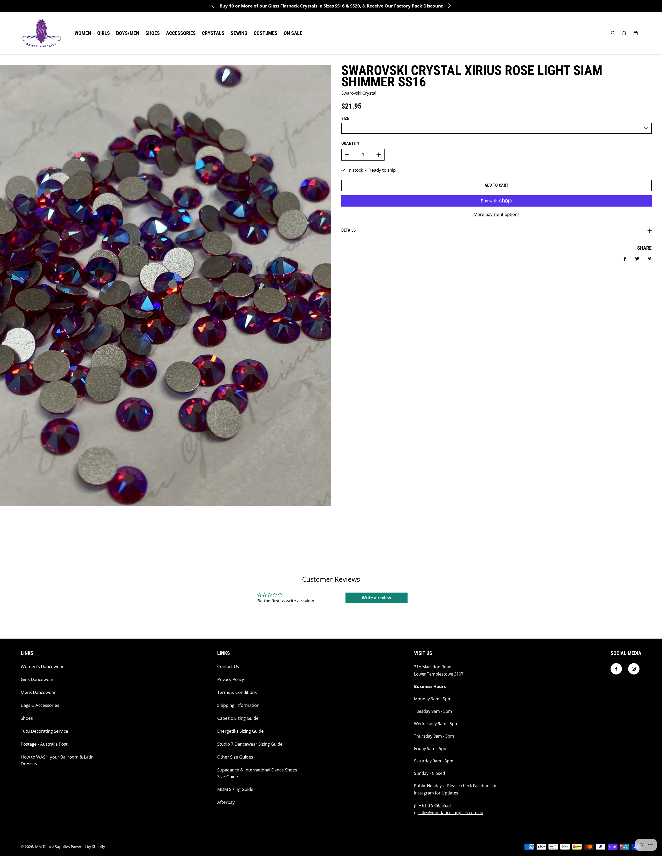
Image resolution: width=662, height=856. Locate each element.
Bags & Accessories (40, 705)
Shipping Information (238, 705)
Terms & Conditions (237, 692)
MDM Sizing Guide (235, 789)
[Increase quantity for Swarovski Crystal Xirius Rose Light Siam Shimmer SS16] (378, 154)
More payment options (496, 214)
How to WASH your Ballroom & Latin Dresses (57, 760)
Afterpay (226, 802)
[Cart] (635, 33)
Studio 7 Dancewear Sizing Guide (250, 744)
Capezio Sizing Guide (238, 718)
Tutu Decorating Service (44, 731)
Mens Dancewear (38, 692)
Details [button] (348, 230)
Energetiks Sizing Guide (240, 731)
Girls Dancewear (37, 679)
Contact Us (228, 666)
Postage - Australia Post (44, 744)
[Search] (613, 33)
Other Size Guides (235, 757)
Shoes (27, 718)
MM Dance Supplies (52, 846)
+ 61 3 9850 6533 (435, 805)
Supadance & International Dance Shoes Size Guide (257, 773)
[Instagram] (634, 669)
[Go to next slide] (449, 5)
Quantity (350, 143)
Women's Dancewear (42, 666)
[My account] (624, 33)
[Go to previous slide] (213, 5)
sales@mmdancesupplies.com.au (450, 812)
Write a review (376, 598)
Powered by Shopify (88, 846)
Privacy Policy (230, 679)
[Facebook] (616, 669)
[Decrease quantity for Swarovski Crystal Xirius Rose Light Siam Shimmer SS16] (347, 154)
